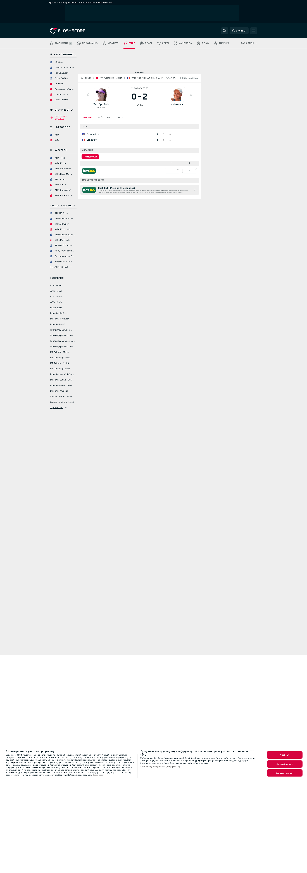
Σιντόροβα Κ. (101, 104)
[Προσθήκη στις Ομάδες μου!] (88, 94)
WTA (99, 107)
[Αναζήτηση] (224, 30)
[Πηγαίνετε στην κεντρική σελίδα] (74, 31)
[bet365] (89, 171)
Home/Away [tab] (90, 157)
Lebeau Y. (177, 104)
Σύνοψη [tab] (87, 117)
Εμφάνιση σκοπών (285, 773)
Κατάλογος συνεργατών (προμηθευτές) (160, 766)
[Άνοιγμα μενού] (253, 30)
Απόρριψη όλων (285, 764)
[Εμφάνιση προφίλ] (101, 94)
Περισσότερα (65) (59, 267)
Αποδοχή (284, 755)
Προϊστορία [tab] (103, 117)
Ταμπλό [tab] (119, 117)
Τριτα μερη (98, 775)
